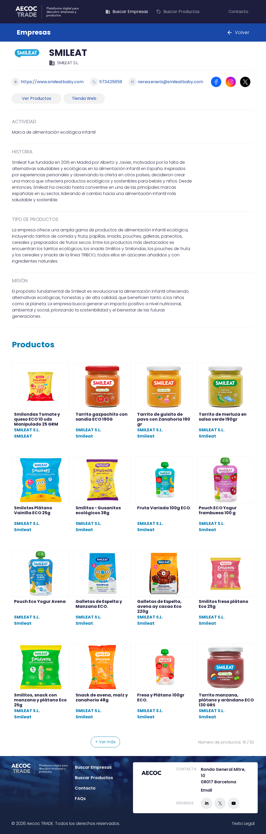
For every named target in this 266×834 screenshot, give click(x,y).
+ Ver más (105, 742)
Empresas (34, 32)
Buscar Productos (178, 11)
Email (206, 790)
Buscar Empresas (126, 11)
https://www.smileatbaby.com (52, 82)
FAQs (80, 799)
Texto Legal (243, 823)
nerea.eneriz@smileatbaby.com (170, 82)
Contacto (238, 11)
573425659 (110, 82)
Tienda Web (84, 98)
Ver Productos (36, 98)
